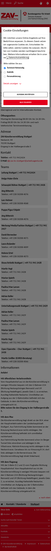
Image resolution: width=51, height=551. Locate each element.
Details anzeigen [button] (10, 84)
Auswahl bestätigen (25, 95)
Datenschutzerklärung (19, 58)
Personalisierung (14, 76)
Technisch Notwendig (15, 68)
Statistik (10, 72)
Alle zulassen (25, 102)
